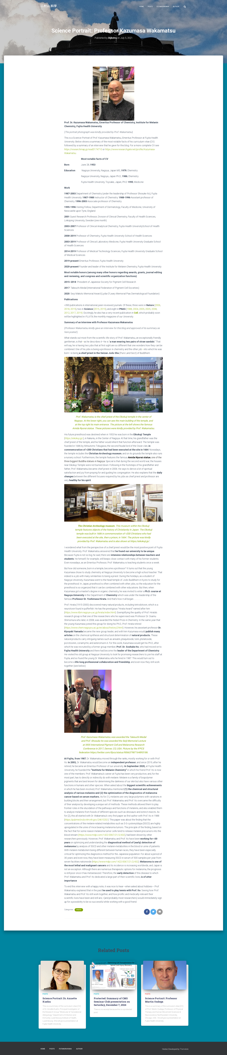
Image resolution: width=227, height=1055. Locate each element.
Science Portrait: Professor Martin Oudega (161, 1000)
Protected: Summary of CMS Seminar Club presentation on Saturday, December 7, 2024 (112, 1001)
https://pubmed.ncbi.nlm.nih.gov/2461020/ (86, 819)
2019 (73, 309)
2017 (73, 312)
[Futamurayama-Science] (49, 6)
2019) (80, 312)
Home (141, 6)
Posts (150, 6)
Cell (136, 312)
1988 (129, 309)
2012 (66, 312)
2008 (154, 309)
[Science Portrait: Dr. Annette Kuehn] (62, 975)
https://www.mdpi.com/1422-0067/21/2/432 (102, 834)
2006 (157, 305)
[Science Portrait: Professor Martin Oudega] (164, 975)
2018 (66, 309)
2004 (135, 309)
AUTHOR (176, 6)
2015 (96, 309)
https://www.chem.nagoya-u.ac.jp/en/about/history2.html (94, 627)
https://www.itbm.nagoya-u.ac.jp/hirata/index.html (90, 612)
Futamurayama (163, 6)
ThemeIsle (184, 1049)
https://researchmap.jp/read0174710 (83, 149)
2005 (141, 309)
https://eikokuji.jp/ (74, 438)
